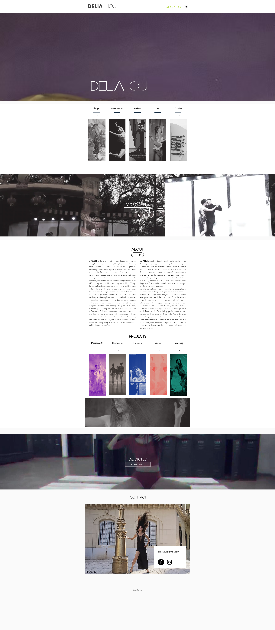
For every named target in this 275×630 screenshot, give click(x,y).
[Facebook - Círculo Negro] (161, 562)
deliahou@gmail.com (168, 551)
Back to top (137, 589)
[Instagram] (186, 7)
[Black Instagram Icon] (169, 562)
